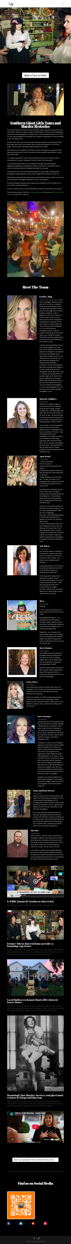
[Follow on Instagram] (45, 1223)
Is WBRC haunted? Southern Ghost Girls (30, 901)
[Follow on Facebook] (8, 1223)
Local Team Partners (38, 1241)
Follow (14, 1223)
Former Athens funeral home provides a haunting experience (30, 945)
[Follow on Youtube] (33, 1223)
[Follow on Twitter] (20, 1223)
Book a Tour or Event (35, 75)
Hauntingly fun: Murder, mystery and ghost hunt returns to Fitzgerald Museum (35, 1096)
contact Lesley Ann (36, 192)
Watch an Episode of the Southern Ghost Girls (34, 1159)
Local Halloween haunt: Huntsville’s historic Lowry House (32, 1001)
